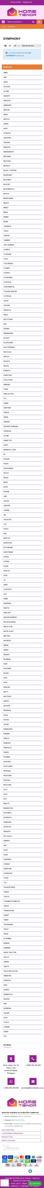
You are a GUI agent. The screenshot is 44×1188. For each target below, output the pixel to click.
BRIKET (6, 207)
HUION (6, 463)
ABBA (6, 72)
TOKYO (6, 896)
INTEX (6, 487)
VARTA (6, 966)
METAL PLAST (9, 631)
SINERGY (7, 841)
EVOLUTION (8, 380)
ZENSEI (6, 1031)
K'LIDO (6, 529)
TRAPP (6, 920)
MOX (5, 678)
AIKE (5, 77)
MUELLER (7, 687)
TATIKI (6, 878)
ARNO (6, 114)
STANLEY (7, 864)
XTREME (7, 1027)
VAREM (6, 962)
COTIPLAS (7, 296)
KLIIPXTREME (8, 552)
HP (5, 454)
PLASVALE (7, 761)
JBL (5, 515)
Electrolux (7, 352)
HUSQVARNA (8, 468)
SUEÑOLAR (7, 868)
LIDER (6, 585)
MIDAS (6, 645)
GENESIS (7, 422)
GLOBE (6, 436)
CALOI (6, 231)
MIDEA (6, 650)
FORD (6, 389)
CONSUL (7, 273)
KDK (5, 533)
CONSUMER (8, 277)
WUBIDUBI (7, 1008)
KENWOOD (8, 543)
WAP (5, 985)
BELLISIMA (7, 156)
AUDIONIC (7, 138)
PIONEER (7, 757)
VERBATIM (7, 976)
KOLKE (6, 566)
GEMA (6, 417)
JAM (5, 496)
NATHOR (7, 706)
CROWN (7, 305)
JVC (5, 524)
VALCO (6, 957)
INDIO (6, 482)
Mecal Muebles (10, 622)
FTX (5, 398)
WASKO (7, 990)
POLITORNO (8, 766)
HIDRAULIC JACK (10, 450)
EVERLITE (7, 370)
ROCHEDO (8, 813)
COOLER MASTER (10, 291)
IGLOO (6, 473)
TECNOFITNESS (9, 887)
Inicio (4, 27)
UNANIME (7, 948)
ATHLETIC (7, 133)
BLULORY (7, 184)
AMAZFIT (7, 96)
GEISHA (6, 412)
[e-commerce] (22, 12)
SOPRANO (7, 859)
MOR (5, 664)
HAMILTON (8, 440)
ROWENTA (7, 817)
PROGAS (7, 780)
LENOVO (7, 571)
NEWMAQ (7, 710)
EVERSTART (8, 375)
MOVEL (6, 673)
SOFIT (6, 850)
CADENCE (7, 226)
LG (5, 580)
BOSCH (6, 193)
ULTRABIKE (7, 938)
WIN (5, 1003)
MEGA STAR (8, 626)
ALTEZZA (7, 86)
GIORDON (7, 431)
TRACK (6, 906)
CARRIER (7, 240)
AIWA (6, 82)
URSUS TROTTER (10, 952)
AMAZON (7, 100)
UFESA (6, 934)
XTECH (6, 1022)
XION (5, 1017)
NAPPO (6, 701)
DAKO (6, 315)
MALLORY (7, 612)
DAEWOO (7, 310)
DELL (5, 324)
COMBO (7, 268)
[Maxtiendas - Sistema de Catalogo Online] (10, 1147)
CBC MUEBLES (9, 245)
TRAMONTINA (9, 910)
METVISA (7, 636)
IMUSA (6, 477)
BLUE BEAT (7, 180)
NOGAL (6, 720)
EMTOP (6, 356)
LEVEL (6, 575)
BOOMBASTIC (9, 189)
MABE (6, 598)
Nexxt (6, 715)
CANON (6, 235)
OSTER (6, 724)
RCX (5, 799)
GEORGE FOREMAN (11, 426)
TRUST (6, 929)
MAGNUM (7, 603)
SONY (6, 855)
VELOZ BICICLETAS (11, 971)
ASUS (6, 128)
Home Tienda (25, 1178)
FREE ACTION (9, 394)
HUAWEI (7, 459)
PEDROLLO (8, 747)
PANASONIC (8, 729)
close (36, 53)
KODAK (6, 561)
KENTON (7, 538)
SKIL (5, 845)
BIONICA (7, 166)
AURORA (7, 142)
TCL (5, 882)
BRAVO (6, 203)
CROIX (6, 301)
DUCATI (7, 338)
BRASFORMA (8, 198)
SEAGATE (7, 831)
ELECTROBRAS (9, 347)
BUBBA (6, 217)
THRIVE (6, 892)
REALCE (6, 803)
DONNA (6, 328)
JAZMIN (6, 510)
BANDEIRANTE (9, 152)
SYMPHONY (8, 873)
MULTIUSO (7, 696)
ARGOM (7, 110)
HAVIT (6, 445)
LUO (5, 594)
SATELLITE (7, 827)
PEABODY (7, 743)
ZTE (5, 1036)
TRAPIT (6, 915)
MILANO (7, 654)
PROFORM (7, 775)
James (6, 501)
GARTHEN (7, 408)
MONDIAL (7, 659)
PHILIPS (6, 752)
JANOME (7, 505)
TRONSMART (8, 924)
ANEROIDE (7, 105)
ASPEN (6, 124)
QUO (5, 794)
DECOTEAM (8, 319)
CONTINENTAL (9, 287)
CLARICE (7, 249)
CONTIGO (7, 282)
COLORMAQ (8, 263)
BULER (6, 221)
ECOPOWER (8, 342)
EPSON (6, 366)
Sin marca (8, 836)
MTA (5, 682)
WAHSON (7, 980)
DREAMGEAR (8, 333)
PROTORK (7, 785)
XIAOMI (6, 1013)
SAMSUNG (7, 822)
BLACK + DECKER (10, 170)
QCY (5, 789)
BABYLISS (7, 147)
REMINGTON (8, 808)
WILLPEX (7, 999)
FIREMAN (7, 384)
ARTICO (7, 119)
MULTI (6, 692)
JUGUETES (7, 519)
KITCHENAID (8, 547)
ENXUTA (7, 361)
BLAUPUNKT (8, 175)
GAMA (6, 403)
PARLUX (6, 738)
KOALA (6, 557)
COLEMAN (7, 254)
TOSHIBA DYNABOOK (12, 901)
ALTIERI (6, 91)
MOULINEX (7, 668)
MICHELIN (7, 640)
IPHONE (6, 491)
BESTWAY (7, 161)
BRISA (6, 212)
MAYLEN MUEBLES (10, 617)
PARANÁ (7, 733)
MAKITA (6, 608)
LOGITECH (7, 589)
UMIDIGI (7, 943)
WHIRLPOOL (8, 994)
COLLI (6, 259)
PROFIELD (7, 771)
